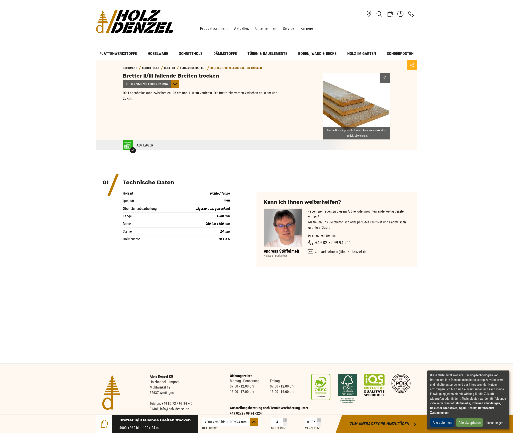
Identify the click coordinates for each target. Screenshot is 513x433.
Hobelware (158, 53)
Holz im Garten (361, 53)
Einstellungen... (496, 423)
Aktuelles (241, 28)
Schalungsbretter (192, 68)
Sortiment (130, 68)
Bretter (169, 68)
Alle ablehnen (442, 422)
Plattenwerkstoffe (118, 53)
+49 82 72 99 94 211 (333, 242)
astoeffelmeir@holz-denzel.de (341, 251)
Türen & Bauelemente (267, 53)
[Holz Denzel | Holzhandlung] (136, 21)
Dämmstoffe (225, 53)
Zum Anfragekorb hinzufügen (383, 423)
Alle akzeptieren (469, 422)
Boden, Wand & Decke (317, 53)
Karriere (307, 28)
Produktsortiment (214, 28)
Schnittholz (191, 53)
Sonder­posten (400, 53)
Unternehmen (265, 28)
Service (288, 28)
